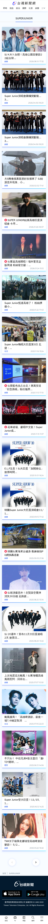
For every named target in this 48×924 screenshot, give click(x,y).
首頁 (4, 873)
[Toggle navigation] (42, 917)
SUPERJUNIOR (14, 873)
